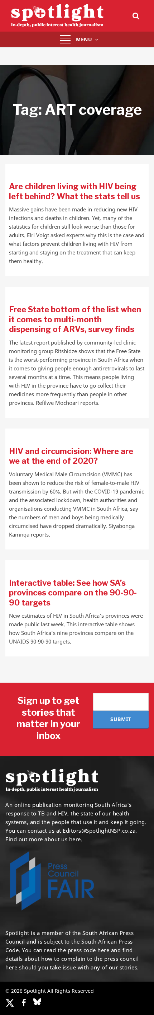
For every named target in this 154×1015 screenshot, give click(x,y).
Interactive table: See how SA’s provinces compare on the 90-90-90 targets (73, 592)
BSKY (37, 1002)
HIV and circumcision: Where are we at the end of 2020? (71, 456)
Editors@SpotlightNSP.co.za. (100, 830)
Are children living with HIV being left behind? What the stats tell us (74, 191)
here (103, 950)
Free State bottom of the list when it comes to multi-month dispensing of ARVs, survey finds (75, 319)
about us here (62, 839)
